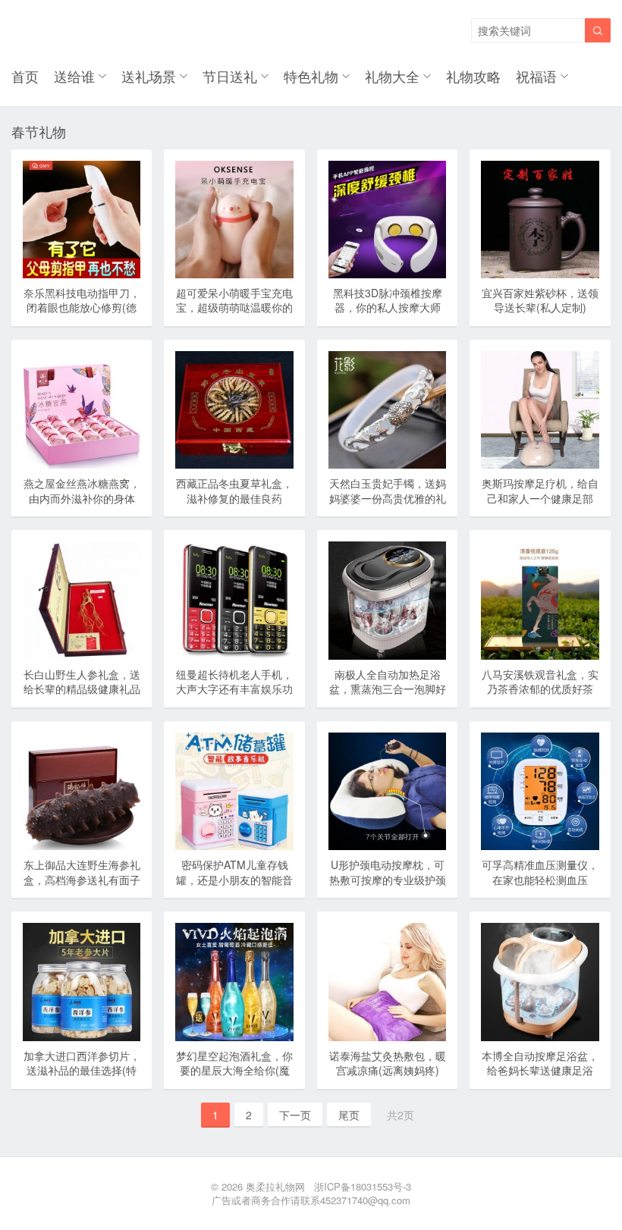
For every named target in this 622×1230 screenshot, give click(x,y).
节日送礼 (230, 76)
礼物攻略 (473, 76)
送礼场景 (148, 76)
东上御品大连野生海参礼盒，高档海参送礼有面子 (82, 872)
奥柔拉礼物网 (275, 1186)
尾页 (349, 1114)
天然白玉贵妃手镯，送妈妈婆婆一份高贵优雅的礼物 (387, 497)
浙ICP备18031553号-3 (362, 1186)
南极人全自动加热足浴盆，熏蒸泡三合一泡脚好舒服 (387, 689)
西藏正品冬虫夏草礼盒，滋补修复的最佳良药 (234, 490)
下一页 (295, 1114)
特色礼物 (311, 76)
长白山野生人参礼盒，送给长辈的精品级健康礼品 (82, 682)
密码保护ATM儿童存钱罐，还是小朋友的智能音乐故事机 (234, 879)
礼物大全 (392, 76)
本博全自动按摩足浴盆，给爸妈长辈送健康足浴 (540, 1063)
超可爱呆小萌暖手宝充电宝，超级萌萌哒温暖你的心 (234, 307)
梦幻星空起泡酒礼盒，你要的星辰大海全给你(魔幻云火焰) (234, 1070)
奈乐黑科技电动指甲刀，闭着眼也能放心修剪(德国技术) (82, 307)
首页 (25, 76)
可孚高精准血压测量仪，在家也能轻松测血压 (540, 872)
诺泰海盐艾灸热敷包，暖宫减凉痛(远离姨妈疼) (387, 1063)
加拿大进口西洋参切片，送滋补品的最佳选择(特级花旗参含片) (82, 1070)
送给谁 (74, 76)
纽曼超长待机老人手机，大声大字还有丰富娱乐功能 (234, 689)
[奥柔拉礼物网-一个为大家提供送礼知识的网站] (50, 30)
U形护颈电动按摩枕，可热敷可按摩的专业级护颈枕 (387, 879)
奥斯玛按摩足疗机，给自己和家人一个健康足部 (540, 490)
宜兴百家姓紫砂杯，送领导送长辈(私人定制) (540, 300)
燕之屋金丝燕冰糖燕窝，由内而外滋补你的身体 (82, 490)
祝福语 (536, 76)
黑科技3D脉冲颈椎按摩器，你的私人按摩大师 (387, 300)
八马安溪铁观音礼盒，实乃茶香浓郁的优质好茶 (540, 682)
